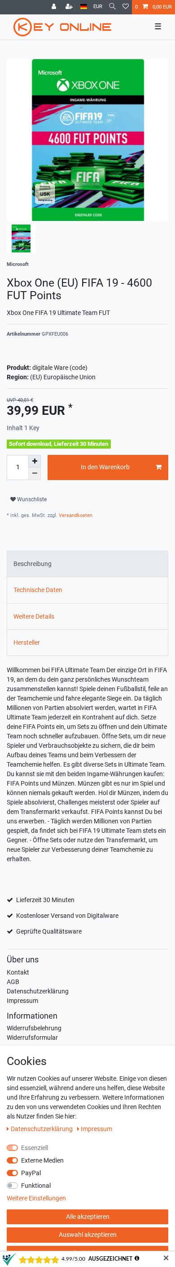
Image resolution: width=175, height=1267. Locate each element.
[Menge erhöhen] (34, 461)
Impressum (22, 1000)
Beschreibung (32, 563)
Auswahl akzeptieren (88, 1234)
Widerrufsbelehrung (34, 1028)
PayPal (31, 1173)
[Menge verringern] (34, 473)
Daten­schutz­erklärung (42, 1128)
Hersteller (26, 642)
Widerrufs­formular (32, 1037)
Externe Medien (42, 1160)
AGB (13, 981)
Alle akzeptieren (87, 1216)
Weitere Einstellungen (36, 1198)
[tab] (87, 564)
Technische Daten (37, 589)
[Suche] (112, 7)
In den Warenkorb (105, 467)
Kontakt (18, 972)
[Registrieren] (70, 7)
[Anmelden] (54, 7)
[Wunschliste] (125, 7)
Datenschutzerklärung (38, 991)
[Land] (83, 7)
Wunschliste (31, 499)
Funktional (36, 1185)
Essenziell (34, 1147)
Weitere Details (33, 616)
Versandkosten (74, 515)
